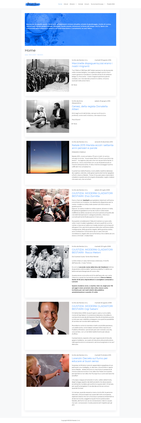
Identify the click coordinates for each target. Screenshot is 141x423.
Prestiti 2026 (111, 4)
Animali (80, 4)
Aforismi (72, 4)
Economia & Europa (97, 4)
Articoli (66, 4)
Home (60, 4)
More (75, 85)
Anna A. (87, 4)
